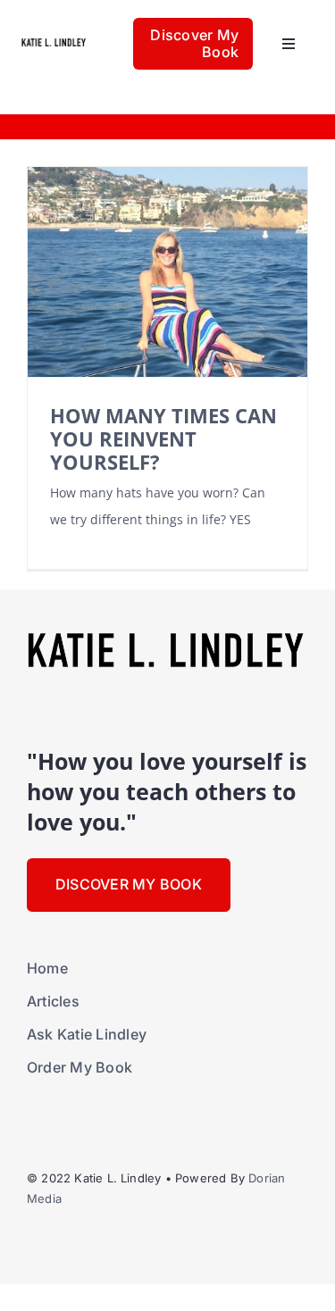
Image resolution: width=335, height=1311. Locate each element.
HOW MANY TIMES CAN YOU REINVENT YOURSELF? (163, 439)
